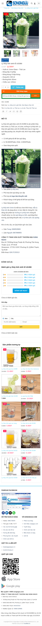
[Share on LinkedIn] (20, 111)
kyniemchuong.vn (8, 550)
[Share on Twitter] (10, 111)
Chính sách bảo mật (29, 530)
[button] (2, 3)
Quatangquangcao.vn (9, 547)
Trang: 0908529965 (14, 229)
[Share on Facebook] (6, 111)
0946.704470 (11, 520)
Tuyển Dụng (27, 527)
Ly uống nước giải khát (31, 8)
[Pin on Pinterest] (17, 111)
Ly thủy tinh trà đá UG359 (28, 450)
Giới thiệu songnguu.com (31, 524)
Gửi (21, 327)
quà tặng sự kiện (21, 215)
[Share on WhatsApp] (3, 111)
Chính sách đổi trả (8, 539)
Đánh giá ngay (21, 291)
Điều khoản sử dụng (29, 533)
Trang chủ (6, 8)
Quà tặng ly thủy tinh (17, 8)
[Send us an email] (10, 513)
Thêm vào (20, 87)
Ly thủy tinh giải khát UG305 (10, 396)
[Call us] (13, 513)
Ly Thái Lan (16, 108)
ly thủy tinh (14, 189)
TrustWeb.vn (27, 623)
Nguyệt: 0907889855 (14, 233)
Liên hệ (26, 536)
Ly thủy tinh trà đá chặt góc (29, 477)
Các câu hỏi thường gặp (10, 527)
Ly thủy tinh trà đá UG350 (28, 423)
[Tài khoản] (35, 3)
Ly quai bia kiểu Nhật (27, 396)
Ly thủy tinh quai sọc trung (9, 423)
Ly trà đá (22, 108)
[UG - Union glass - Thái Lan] (5, 60)
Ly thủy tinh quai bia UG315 (9, 450)
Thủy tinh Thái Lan (31, 108)
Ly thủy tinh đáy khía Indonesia (30, 369)
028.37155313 (14, 252)
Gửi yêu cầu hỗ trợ (8, 530)
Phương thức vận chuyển (10, 536)
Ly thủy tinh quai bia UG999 (9, 369)
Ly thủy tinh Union (7, 207)
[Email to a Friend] (13, 111)
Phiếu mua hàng (28, 520)
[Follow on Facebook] (3, 513)
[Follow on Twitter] (6, 513)
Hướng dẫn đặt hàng (9, 533)
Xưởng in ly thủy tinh (22, 212)
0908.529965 (18, 608)
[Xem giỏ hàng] (38, 3)
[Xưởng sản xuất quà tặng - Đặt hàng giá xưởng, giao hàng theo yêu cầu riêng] (17, 3)
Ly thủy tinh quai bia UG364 (9, 477)
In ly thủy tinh (8, 108)
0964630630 (17, 605)
